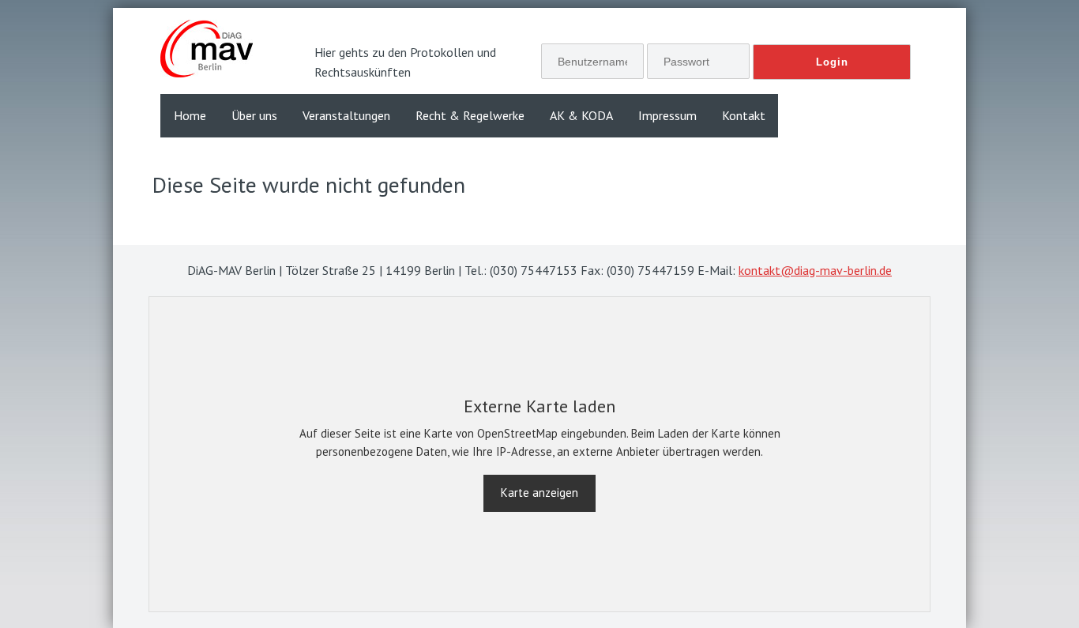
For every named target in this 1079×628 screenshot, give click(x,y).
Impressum (667, 115)
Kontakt (743, 115)
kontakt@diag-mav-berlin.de (815, 270)
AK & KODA (581, 115)
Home (190, 115)
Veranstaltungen (346, 115)
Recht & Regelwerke (469, 115)
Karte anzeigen (539, 492)
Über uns (254, 115)
